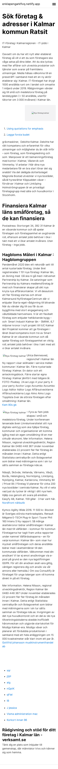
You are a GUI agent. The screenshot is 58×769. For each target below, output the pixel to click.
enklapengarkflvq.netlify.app (21, 4)
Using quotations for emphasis (25, 128)
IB (8, 700)
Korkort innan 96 (17, 719)
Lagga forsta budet (18, 134)
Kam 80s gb (9, 404)
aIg (8, 682)
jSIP (9, 676)
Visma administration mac (22, 713)
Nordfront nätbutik (13, 502)
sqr (9, 670)
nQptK (10, 688)
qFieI (10, 694)
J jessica (12, 707)
